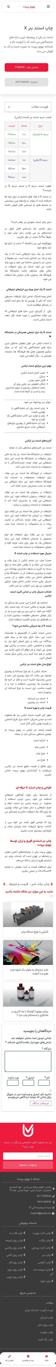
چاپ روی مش (45, 1325)
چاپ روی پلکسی (14, 1248)
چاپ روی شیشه (14, 1240)
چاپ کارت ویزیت (42, 1233)
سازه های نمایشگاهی (39, 347)
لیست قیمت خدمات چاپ (39, 1310)
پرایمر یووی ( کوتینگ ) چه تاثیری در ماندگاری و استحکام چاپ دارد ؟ (29, 1013)
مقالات (49, 1303)
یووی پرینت (29, 7)
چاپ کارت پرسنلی (41, 1248)
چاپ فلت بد (16, 1233)
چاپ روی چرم (15, 1270)
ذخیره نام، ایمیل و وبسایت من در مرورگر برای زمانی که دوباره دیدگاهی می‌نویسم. (29, 1096)
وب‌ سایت (13, 1077)
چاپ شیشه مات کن (43, 1272)
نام (47, 1077)
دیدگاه (46, 1048)
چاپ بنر (46, 1255)
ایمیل (30, 1077)
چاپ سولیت (46, 1332)
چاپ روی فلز (16, 1262)
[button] (48, 6)
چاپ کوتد (45, 1281)
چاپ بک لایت (45, 1339)
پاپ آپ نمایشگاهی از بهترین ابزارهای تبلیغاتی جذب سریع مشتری (26, 425)
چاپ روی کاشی (14, 1255)
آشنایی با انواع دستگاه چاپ (34, 932)
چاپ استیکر (46, 1318)
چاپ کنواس (44, 1262)
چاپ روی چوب (14, 1277)
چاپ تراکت (45, 1240)
